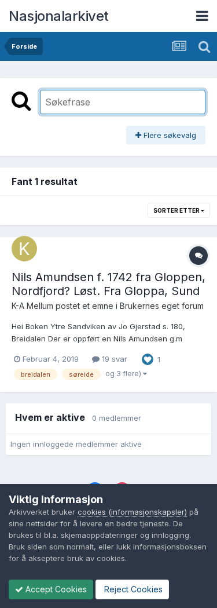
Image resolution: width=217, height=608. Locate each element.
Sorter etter (177, 210)
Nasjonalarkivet (59, 16)
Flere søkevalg (168, 135)
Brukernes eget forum (162, 306)
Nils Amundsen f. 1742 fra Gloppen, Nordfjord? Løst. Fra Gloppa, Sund (108, 284)
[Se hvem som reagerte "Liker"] (148, 358)
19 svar (113, 358)
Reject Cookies (132, 589)
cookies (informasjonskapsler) (132, 511)
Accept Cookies (55, 589)
